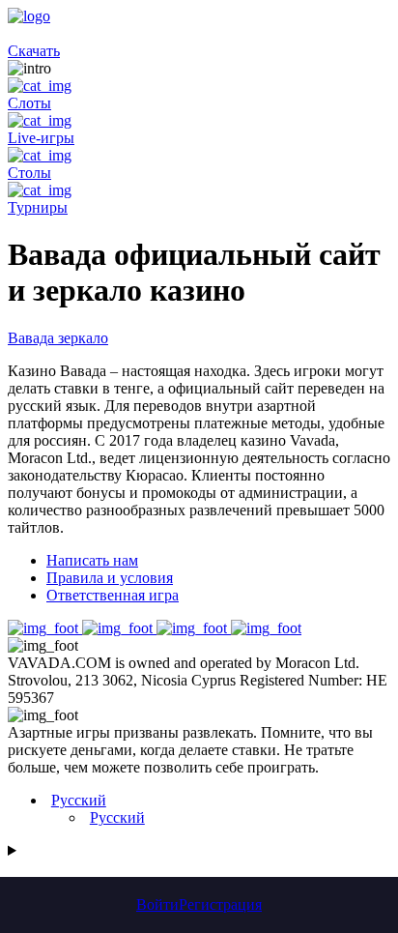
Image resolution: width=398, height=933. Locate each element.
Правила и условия (109, 577)
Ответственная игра (112, 595)
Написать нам (92, 560)
